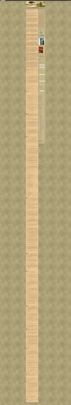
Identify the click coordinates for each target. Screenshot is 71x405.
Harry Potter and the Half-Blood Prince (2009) (42, 126)
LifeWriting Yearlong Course (41, 104)
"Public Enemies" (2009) (41, 129)
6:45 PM (28, 397)
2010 (39, 114)
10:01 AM (28, 291)
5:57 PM (28, 86)
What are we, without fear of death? (29, 10)
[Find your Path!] (41, 55)
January (40, 134)
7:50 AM (28, 134)
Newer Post (27, 399)
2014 (39, 111)
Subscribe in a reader (40, 87)
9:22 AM (28, 379)
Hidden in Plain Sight (40, 95)
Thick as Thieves (40, 101)
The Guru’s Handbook (40, 99)
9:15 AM (28, 346)
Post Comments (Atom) (30, 400)
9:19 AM (28, 372)
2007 (39, 136)
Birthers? (40, 123)
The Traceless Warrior (40, 97)
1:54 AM (28, 127)
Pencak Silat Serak (40, 107)
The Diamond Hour (40, 109)
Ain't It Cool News (40, 108)
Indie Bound (40, 60)
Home (32, 399)
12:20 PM (28, 251)
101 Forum (39, 105)
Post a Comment (27, 398)
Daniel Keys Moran (28, 202)
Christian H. (28, 90)
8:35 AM (28, 169)
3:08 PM (28, 257)
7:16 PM (28, 116)
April (40, 132)
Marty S (28, 113)
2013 (39, 112)
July (40, 119)
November (40, 116)
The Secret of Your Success (42, 127)
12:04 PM (28, 226)
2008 (39, 135)
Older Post (37, 399)
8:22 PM (28, 284)
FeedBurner (43, 92)
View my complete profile (41, 28)
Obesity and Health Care (41, 121)
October (40, 117)
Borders (39, 59)
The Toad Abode (40, 100)
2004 (39, 138)
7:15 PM (28, 321)
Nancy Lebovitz (28, 117)
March (40, 133)
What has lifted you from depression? (41, 128)
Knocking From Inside (40, 96)
